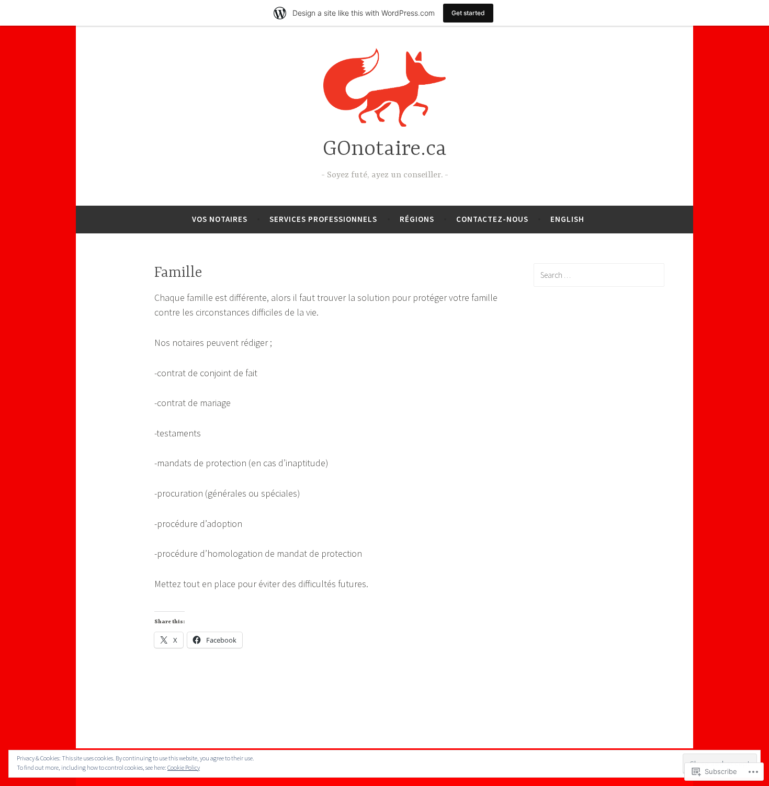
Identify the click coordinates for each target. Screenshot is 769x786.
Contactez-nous (492, 219)
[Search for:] (599, 275)
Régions (417, 219)
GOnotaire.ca (385, 149)
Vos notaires (219, 219)
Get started (468, 13)
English (567, 219)
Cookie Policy (183, 767)
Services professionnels (323, 219)
